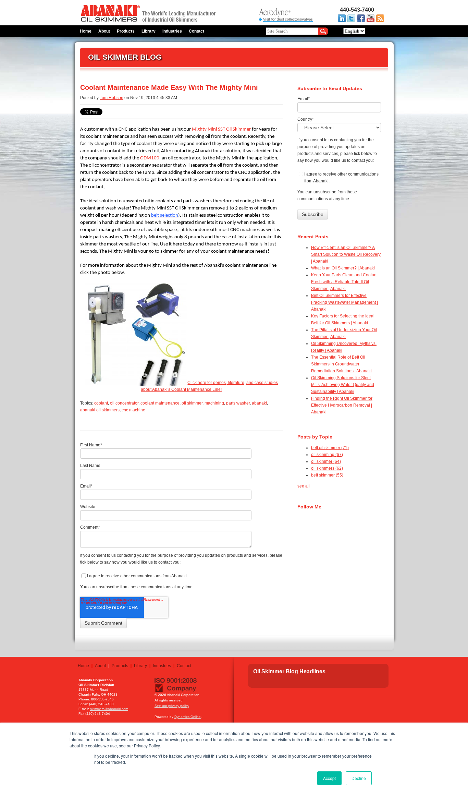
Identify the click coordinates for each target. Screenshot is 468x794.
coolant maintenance (160, 403)
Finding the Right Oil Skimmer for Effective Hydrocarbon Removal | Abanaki (341, 405)
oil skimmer (192, 403)
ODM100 (149, 158)
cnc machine (133, 410)
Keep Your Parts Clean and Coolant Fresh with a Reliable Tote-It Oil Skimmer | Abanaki (344, 282)
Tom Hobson (111, 97)
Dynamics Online (187, 717)
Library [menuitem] (148, 31)
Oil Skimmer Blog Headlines (289, 671)
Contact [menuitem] (196, 31)
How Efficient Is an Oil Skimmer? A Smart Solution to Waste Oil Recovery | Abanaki (346, 254)
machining (214, 403)
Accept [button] (329, 778)
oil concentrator (124, 403)
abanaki (259, 403)
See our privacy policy (172, 706)
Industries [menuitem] (172, 31)
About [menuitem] (104, 31)
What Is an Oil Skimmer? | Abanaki (343, 268)
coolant (101, 403)
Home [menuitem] (85, 31)
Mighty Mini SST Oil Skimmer (221, 129)
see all (303, 486)
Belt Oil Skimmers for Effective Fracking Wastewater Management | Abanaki (344, 302)
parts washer (238, 403)
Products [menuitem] (126, 31)
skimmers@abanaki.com (109, 709)
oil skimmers (327, 468)
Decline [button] (359, 778)
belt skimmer (327, 475)
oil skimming (327, 454)
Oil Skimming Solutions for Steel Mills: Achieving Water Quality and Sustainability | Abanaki (342, 384)
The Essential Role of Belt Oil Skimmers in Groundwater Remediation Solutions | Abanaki (341, 364)
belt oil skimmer (330, 447)
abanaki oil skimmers (100, 410)
